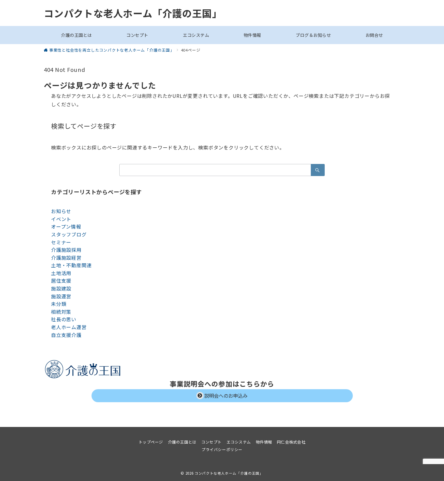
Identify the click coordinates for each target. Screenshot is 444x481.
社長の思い (63, 319)
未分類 (58, 303)
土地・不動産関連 (71, 265)
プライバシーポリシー (221, 449)
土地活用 (61, 273)
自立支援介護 (66, 334)
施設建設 (61, 288)
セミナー (61, 242)
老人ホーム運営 (69, 327)
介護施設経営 (66, 257)
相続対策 (61, 311)
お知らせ (61, 211)
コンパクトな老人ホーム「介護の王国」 (133, 13)
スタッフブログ (69, 234)
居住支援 (61, 280)
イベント (61, 219)
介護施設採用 (66, 249)
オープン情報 (66, 226)
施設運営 (61, 296)
